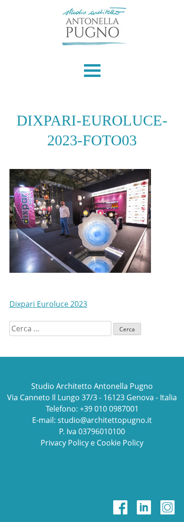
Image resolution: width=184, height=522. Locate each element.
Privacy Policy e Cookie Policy (92, 443)
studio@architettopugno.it (105, 420)
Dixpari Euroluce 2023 (48, 304)
